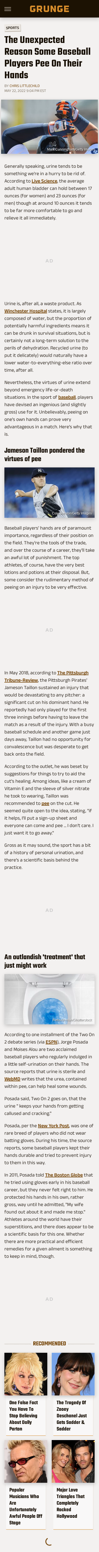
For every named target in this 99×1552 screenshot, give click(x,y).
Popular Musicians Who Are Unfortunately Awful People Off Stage (25, 1506)
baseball (67, 397)
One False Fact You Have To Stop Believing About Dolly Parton (23, 1415)
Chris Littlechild (25, 85)
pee (45, 803)
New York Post (53, 1125)
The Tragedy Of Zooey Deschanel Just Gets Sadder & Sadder (72, 1415)
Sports (12, 27)
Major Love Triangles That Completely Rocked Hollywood (70, 1503)
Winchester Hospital (25, 311)
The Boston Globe (64, 1175)
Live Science (44, 181)
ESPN (51, 1042)
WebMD (12, 1079)
